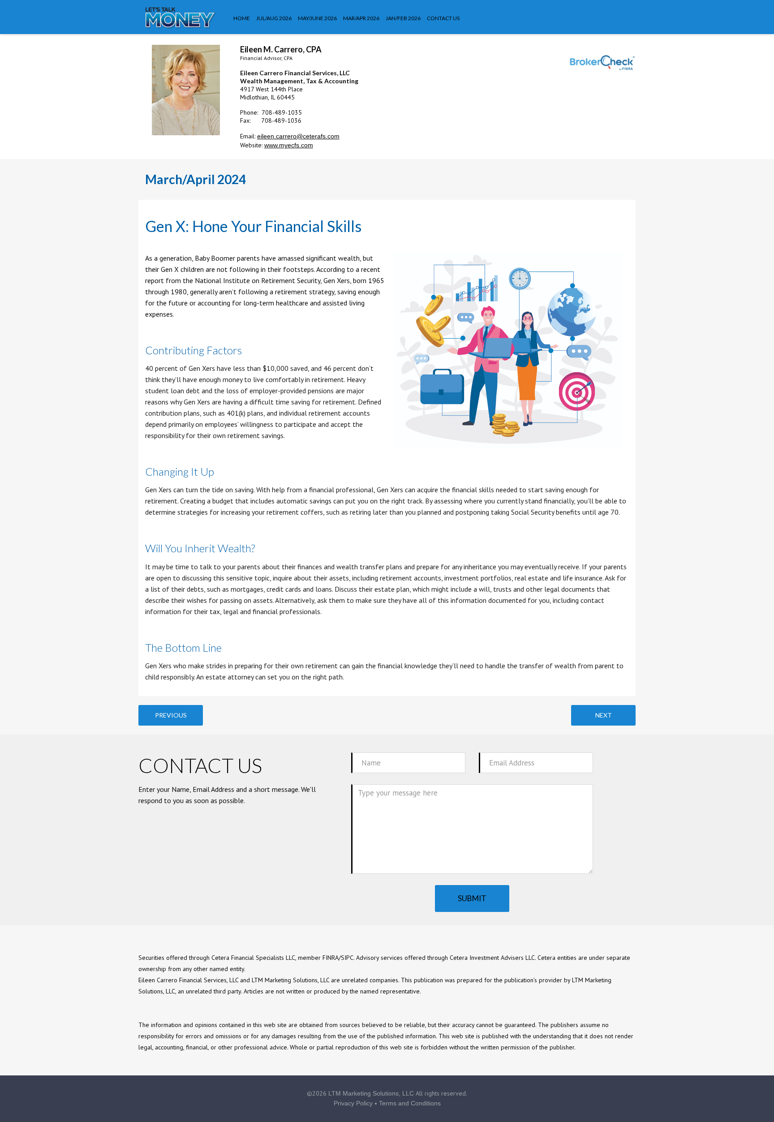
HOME (241, 18)
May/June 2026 (317, 18)
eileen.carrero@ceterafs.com (298, 136)
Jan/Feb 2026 (403, 18)
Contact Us (443, 18)
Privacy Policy (353, 1103)
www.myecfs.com (288, 145)
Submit (472, 898)
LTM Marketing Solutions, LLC (371, 1093)
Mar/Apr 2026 (361, 18)
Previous (171, 715)
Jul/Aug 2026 (274, 18)
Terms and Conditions (410, 1103)
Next (603, 715)
